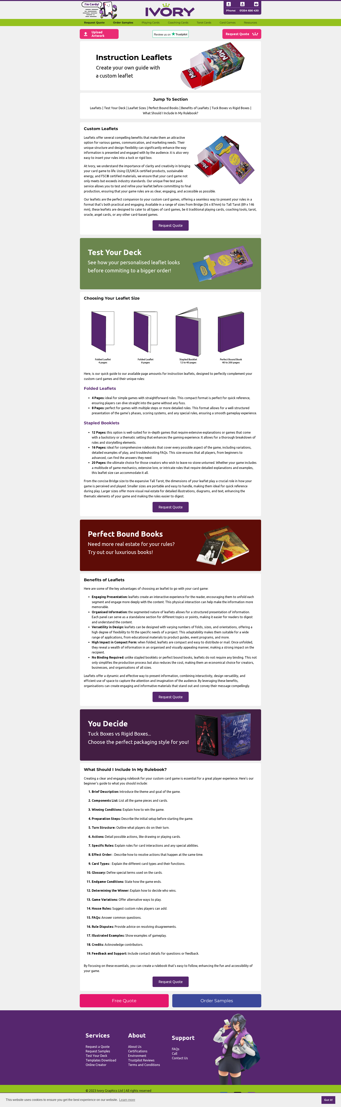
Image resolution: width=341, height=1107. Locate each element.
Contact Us (180, 1058)
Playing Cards (150, 22)
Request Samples (98, 1051)
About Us (134, 1046)
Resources (250, 22)
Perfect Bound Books (164, 108)
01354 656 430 (249, 10)
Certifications (137, 1051)
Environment (137, 1055)
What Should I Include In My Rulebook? (170, 113)
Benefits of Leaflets (195, 108)
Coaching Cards (178, 22)
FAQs (175, 1049)
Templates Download (101, 1060)
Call (174, 1053)
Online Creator (96, 1065)
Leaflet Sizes (137, 108)
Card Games (227, 22)
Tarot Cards (204, 22)
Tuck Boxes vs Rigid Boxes (230, 108)
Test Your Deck (115, 108)
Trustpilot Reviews (141, 1060)
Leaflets (95, 108)
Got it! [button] (328, 1099)
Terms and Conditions (144, 1065)
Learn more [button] (127, 1099)
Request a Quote (98, 1046)
